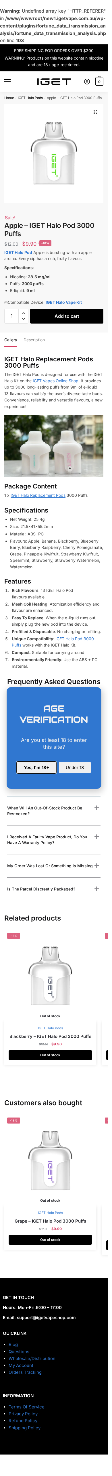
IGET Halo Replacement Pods (38, 495)
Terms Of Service (27, 1407)
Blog (13, 1344)
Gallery (10, 339)
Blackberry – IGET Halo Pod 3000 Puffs (50, 1036)
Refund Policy (23, 1420)
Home (9, 98)
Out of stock (50, 1055)
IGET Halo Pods (30, 98)
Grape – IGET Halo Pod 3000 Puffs (50, 1221)
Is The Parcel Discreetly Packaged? (41, 888)
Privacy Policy (23, 1413)
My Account (21, 1365)
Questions (19, 1351)
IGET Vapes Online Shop (55, 380)
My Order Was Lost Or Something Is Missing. (50, 865)
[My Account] (87, 82)
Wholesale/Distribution (32, 1358)
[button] (95, 112)
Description (34, 339)
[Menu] (13, 81)
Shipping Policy (24, 1427)
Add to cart (67, 316)
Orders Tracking (25, 1372)
